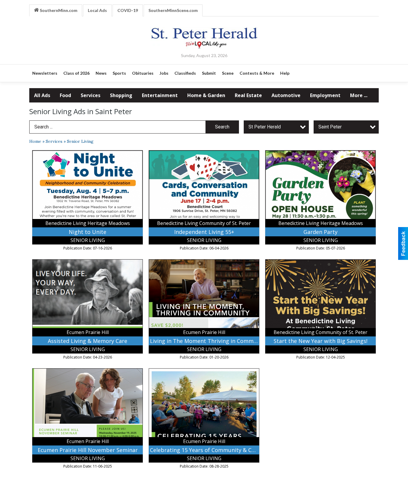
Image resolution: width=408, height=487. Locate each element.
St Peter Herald (265, 127)
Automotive (286, 95)
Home (35, 141)
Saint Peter (330, 127)
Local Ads (97, 10)
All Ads (42, 95)
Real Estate (248, 95)
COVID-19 (127, 10)
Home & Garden (206, 95)
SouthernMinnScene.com (173, 10)
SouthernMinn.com (58, 10)
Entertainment (160, 95)
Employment (325, 95)
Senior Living (80, 141)
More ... (358, 95)
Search (222, 127)
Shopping (121, 95)
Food (65, 95)
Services (90, 95)
